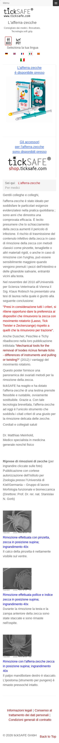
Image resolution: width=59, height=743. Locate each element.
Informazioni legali (19, 710)
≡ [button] (56, 3)
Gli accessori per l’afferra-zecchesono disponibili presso (29, 146)
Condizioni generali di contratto (30, 720)
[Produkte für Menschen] (8, 39)
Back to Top (48, 736)
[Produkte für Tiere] (18, 39)
